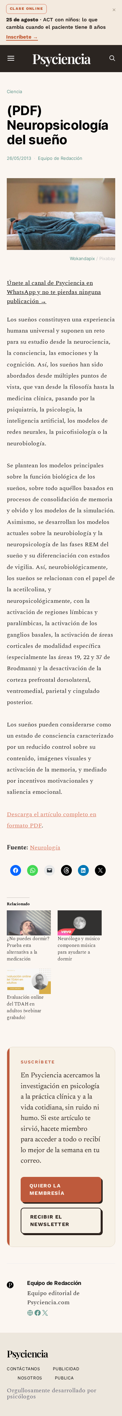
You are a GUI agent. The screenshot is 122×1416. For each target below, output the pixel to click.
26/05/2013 (19, 158)
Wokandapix (82, 258)
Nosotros (30, 1377)
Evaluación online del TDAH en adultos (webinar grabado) (25, 1007)
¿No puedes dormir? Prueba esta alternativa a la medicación (28, 949)
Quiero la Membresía (46, 1190)
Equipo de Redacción (60, 158)
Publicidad (66, 1368)
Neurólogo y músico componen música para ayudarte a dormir (79, 949)
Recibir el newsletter (49, 1221)
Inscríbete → (22, 37)
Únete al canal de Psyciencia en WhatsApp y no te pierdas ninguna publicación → (54, 292)
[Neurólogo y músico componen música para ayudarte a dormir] (80, 922)
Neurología (45, 847)
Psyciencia (61, 58)
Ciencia (14, 91)
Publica (64, 1377)
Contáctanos (23, 1368)
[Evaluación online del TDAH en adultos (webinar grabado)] (29, 981)
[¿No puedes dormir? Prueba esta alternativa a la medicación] (29, 922)
